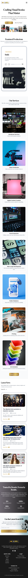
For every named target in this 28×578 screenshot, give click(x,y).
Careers (7, 562)
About (7, 559)
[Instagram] (15, 550)
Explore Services (14, 374)
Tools (7, 557)
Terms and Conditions (21, 557)
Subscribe (14, 531)
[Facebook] (13, 550)
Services (7, 556)
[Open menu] (26, 2)
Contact (7, 561)
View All (3, 389)
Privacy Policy (21, 556)
